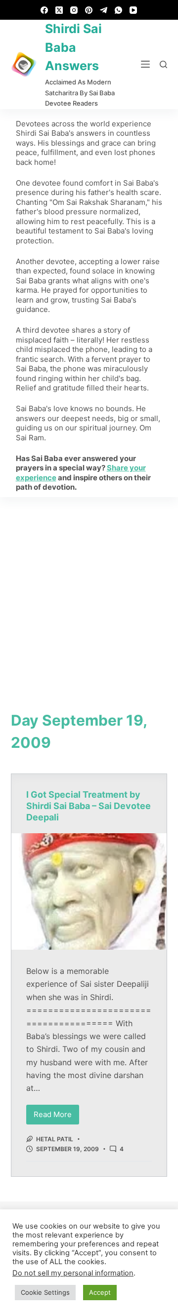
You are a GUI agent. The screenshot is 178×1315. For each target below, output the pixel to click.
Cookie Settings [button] (45, 1292)
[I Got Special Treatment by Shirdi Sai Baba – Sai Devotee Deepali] (89, 891)
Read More (56, 1112)
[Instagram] (74, 10)
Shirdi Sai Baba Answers (73, 47)
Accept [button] (100, 1292)
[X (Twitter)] (59, 10)
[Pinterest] (88, 10)
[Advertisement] (89, 591)
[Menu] (145, 64)
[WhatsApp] (118, 10)
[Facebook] (44, 10)
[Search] (163, 64)
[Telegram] (103, 10)
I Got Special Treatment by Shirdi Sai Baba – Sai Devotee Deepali (88, 806)
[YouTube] (133, 10)
